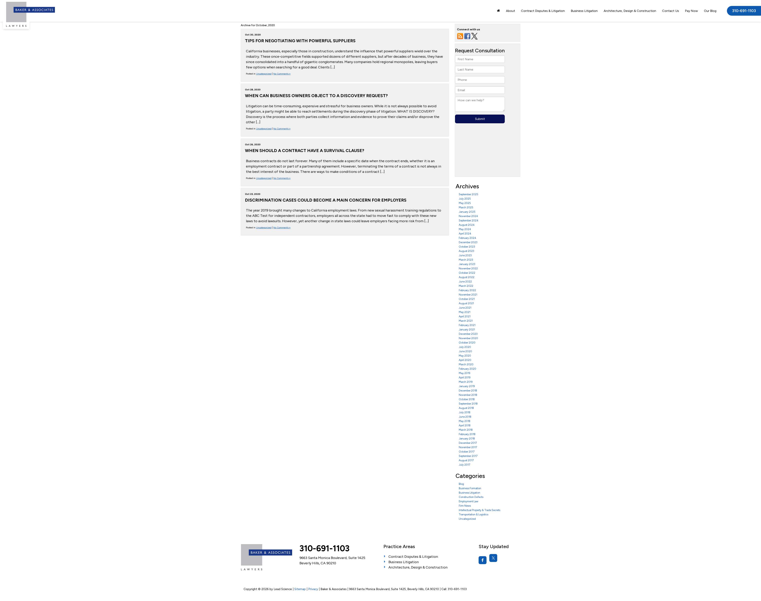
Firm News (465, 505)
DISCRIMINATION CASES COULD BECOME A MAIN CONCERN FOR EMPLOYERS (325, 200)
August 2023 (466, 251)
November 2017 (468, 447)
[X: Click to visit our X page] (493, 558)
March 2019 (466, 381)
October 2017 (467, 451)
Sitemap (300, 589)
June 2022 (465, 281)
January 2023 (467, 264)
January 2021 (467, 329)
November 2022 (468, 268)
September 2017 (468, 456)
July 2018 (464, 412)
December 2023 (468, 242)
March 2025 (466, 207)
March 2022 (466, 285)
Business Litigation (469, 492)
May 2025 (465, 203)
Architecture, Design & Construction (417, 567)
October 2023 (467, 246)
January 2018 (467, 438)
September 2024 (468, 220)
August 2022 (466, 277)
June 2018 (465, 416)
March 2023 (466, 259)
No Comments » (282, 73)
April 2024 (465, 233)
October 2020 (467, 342)
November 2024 (468, 216)
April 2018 (464, 425)
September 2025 (468, 194)
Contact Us (670, 11)
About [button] (510, 11)
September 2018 (468, 403)
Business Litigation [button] (584, 11)
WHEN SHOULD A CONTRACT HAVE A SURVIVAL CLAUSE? (304, 150)
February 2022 (467, 290)
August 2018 (466, 408)
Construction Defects (471, 497)
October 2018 (467, 399)
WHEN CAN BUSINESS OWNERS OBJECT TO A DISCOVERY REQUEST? (316, 95)
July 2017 (464, 464)
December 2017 (468, 442)
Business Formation (470, 488)
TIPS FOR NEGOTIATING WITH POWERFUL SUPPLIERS (300, 40)
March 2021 (466, 320)
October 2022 (467, 272)
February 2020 (467, 368)
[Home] (498, 10)
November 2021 (468, 294)
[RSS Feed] (460, 35)
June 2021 (465, 307)
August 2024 (467, 224)
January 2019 (467, 386)
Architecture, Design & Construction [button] (630, 11)
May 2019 (464, 373)
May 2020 (465, 355)
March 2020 (466, 364)
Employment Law (468, 501)
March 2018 (466, 429)
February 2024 (467, 237)
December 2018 (468, 390)
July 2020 (465, 346)
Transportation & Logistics (473, 514)
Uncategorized (264, 73)
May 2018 (464, 421)
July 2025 (465, 198)
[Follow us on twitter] (474, 35)
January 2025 (467, 211)
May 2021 (464, 312)
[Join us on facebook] (467, 35)
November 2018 (468, 394)
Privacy (313, 589)
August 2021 (466, 303)
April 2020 (465, 360)
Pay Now (691, 11)
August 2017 (466, 460)
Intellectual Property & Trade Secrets (479, 510)
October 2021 (467, 299)
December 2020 (468, 333)
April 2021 (464, 316)
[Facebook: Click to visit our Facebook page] (483, 560)
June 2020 (465, 351)
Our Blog (710, 11)
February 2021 (467, 325)
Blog (461, 483)
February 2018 (467, 434)
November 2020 (468, 338)
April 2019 (464, 377)
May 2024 (465, 229)
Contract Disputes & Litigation (543, 11)
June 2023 (465, 255)
